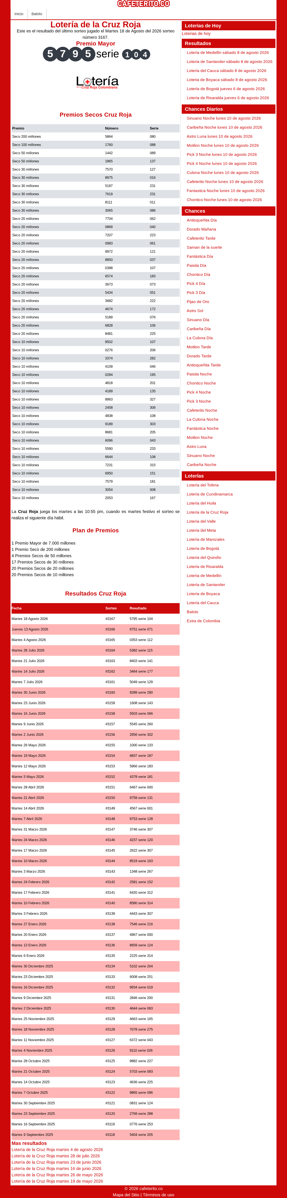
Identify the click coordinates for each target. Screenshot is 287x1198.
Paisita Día (196, 265)
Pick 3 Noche (199, 401)
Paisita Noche (199, 374)
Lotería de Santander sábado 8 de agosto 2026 (230, 61)
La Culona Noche (203, 419)
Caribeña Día (199, 329)
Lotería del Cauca (203, 603)
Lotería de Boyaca (203, 594)
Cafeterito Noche (202, 410)
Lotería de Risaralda (205, 566)
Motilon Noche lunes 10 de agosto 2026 (223, 145)
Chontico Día (198, 274)
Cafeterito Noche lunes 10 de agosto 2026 (225, 181)
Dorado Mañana (201, 229)
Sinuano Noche (201, 455)
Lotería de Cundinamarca (210, 494)
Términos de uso (158, 1195)
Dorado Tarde (199, 356)
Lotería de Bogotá (203, 548)
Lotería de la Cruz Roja (207, 512)
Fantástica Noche (203, 428)
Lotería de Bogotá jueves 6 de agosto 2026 (226, 89)
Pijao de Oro (198, 301)
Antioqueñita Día (202, 220)
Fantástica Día (200, 256)
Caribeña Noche (201, 464)
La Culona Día (200, 338)
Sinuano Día (198, 320)
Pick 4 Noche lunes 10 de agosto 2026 (222, 163)
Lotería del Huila (201, 503)
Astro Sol (195, 311)
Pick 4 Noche (199, 392)
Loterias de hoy (196, 33)
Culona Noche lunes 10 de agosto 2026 (223, 172)
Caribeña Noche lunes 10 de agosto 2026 (224, 127)
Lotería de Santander (206, 584)
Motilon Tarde (199, 347)
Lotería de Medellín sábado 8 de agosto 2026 (228, 52)
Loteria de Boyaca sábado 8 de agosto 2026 (227, 79)
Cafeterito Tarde (201, 238)
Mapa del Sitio (126, 1195)
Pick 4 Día (196, 283)
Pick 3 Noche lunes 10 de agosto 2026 (222, 154)
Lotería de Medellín (204, 575)
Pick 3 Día (196, 292)
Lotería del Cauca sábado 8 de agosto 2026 (226, 70)
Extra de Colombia (203, 621)
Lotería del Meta (201, 530)
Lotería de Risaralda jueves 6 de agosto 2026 (228, 98)
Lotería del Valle (201, 521)
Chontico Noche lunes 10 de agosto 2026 (224, 200)
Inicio (18, 14)
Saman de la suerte (204, 247)
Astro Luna (197, 446)
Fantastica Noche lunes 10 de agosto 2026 (226, 190)
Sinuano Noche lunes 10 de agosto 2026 (224, 118)
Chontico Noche (201, 383)
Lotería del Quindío (204, 557)
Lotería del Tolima (203, 485)
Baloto (37, 14)
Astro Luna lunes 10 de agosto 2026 (220, 136)
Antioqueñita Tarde (204, 365)
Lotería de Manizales (206, 539)
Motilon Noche (200, 437)
